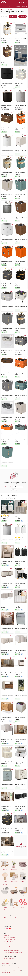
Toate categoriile (20, 6)
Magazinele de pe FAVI (9, 937)
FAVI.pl (13, 968)
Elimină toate (8, 486)
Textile (23, 869)
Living (14, 895)
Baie (5, 895)
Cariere (6, 922)
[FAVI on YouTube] (10, 928)
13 (12, 658)
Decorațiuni (9, 6)
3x (8, 515)
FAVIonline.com (6, 963)
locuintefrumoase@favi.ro (12, 917)
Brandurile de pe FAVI (9, 939)
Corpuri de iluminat (5, 883)
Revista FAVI (7, 943)
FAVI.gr (4, 972)
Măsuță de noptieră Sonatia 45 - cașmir (11, 628)
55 (25, 24)
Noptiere (9, 9)
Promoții (23, 907)
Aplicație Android (9, 958)
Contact (6, 920)
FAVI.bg (19, 970)
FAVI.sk (9, 968)
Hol (14, 907)
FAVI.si (8, 972)
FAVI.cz (4, 968)
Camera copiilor (5, 908)
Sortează (14, 16)
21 (25, 502)
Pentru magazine (8, 946)
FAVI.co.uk (14, 970)
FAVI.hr (23, 968)
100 (11, 502)
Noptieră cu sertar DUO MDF (8, 695)
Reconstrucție (14, 881)
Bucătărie (22, 881)
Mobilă (3, 6)
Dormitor (23, 895)
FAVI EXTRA (7, 948)
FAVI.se (9, 970)
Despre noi (6, 935)
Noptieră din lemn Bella (7, 717)
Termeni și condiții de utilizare (11, 950)
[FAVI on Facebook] (4, 928)
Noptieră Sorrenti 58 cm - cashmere (10, 561)
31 (25, 524)
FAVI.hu (18, 968)
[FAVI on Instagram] (7, 928)
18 (25, 591)
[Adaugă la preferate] (12, 68)
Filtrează (23, 16)
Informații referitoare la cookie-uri (13, 952)
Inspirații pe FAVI (8, 941)
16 (25, 546)
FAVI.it (4, 970)
